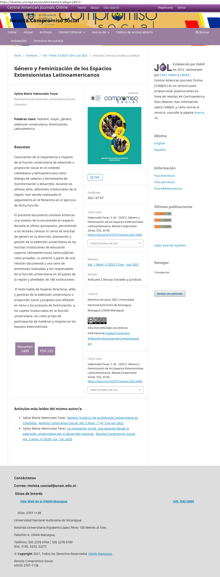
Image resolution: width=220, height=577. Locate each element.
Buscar (204, 32)
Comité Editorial (70, 32)
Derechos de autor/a (48, 41)
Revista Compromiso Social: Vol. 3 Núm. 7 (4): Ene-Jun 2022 (81, 423)
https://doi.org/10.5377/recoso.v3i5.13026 (115, 235)
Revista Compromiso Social (44, 20)
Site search (111, 8)
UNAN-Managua (100, 554)
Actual (28, 32)
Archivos (46, 32)
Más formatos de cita (104, 243)
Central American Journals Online (37, 7)
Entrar (12, 32)
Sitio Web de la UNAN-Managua (43, 501)
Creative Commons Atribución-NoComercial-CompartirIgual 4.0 (113, 338)
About (94, 8)
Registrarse (165, 7)
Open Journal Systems (170, 245)
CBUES (184, 75)
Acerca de (99, 32)
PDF (96, 177)
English (159, 143)
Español (160, 150)
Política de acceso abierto (134, 32)
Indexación (19, 41)
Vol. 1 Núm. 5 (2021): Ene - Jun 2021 (65, 55)
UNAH (172, 75)
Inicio (17, 55)
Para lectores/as (164, 176)
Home (82, 8)
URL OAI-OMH (183, 501)
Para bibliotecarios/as (168, 188)
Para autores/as (164, 182)
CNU (163, 75)
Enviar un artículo (169, 293)
